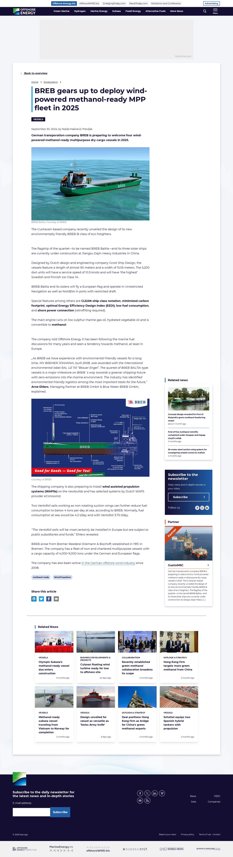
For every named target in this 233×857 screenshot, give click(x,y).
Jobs (193, 801)
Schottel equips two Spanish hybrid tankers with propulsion (177, 723)
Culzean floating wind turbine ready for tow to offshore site (95, 668)
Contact (216, 834)
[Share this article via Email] (56, 598)
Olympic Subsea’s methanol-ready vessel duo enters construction (54, 667)
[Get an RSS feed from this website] (147, 801)
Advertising (211, 3)
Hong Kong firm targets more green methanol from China (178, 665)
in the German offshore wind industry (108, 563)
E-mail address (22, 803)
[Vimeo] (162, 793)
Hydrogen (80, 11)
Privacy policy (187, 834)
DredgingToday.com (114, 3)
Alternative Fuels (155, 11)
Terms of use (205, 834)
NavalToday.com (138, 3)
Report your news (167, 834)
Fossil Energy (133, 11)
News (193, 796)
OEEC (217, 796)
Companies (214, 801)
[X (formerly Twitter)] (147, 793)
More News (176, 11)
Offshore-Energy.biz (64, 3)
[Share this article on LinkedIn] (33, 598)
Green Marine (61, 11)
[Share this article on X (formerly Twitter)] (41, 598)
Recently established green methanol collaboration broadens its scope (137, 667)
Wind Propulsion (62, 578)
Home (34, 82)
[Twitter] (202, 508)
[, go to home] (24, 11)
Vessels (38, 119)
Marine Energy (99, 11)
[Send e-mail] (140, 801)
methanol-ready (41, 578)
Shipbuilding (51, 82)
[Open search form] (204, 11)
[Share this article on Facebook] (48, 598)
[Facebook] (197, 508)
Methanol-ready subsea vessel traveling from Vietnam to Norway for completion (54, 725)
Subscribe (180, 497)
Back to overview (35, 73)
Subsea (116, 11)
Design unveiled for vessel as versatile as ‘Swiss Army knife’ (94, 721)
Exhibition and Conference (166, 3)
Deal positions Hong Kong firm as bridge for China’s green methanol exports (135, 723)
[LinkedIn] (207, 508)
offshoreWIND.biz (89, 3)
